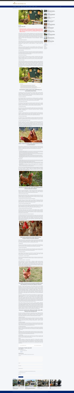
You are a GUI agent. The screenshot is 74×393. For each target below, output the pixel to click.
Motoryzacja (30, 6)
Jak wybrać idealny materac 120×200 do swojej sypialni (50, 27)
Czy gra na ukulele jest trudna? (23, 345)
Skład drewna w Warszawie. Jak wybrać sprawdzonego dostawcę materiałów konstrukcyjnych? (51, 25)
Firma (24, 6)
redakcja (51, 15)
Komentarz (19, 355)
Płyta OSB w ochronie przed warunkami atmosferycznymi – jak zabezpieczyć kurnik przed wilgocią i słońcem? (31, 87)
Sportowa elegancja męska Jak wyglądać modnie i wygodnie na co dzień (51, 11)
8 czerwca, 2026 (38, 388)
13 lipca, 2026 (48, 15)
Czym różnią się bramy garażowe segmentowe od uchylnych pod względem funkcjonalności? (51, 15)
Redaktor (51, 25)
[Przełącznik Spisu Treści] (40, 84)
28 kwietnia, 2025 (48, 35)
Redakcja (36, 6)
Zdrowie (33, 6)
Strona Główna (14, 6)
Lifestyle (26, 6)
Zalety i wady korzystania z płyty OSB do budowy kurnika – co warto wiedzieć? (28, 85)
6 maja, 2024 (19, 27)
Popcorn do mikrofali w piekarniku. (37, 345)
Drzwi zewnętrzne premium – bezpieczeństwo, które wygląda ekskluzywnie (51, 31)
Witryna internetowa (20, 368)
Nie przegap (14, 378)
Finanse (21, 6)
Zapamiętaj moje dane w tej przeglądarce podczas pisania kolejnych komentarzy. (27, 371)
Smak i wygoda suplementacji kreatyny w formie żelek (50, 21)
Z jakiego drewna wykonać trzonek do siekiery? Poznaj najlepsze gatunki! (50, 41)
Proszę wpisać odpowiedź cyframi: (21, 372)
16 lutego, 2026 (48, 25)
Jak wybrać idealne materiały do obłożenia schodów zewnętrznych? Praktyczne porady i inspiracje (51, 35)
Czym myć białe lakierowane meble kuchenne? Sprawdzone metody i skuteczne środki (51, 38)
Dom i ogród (18, 6)
